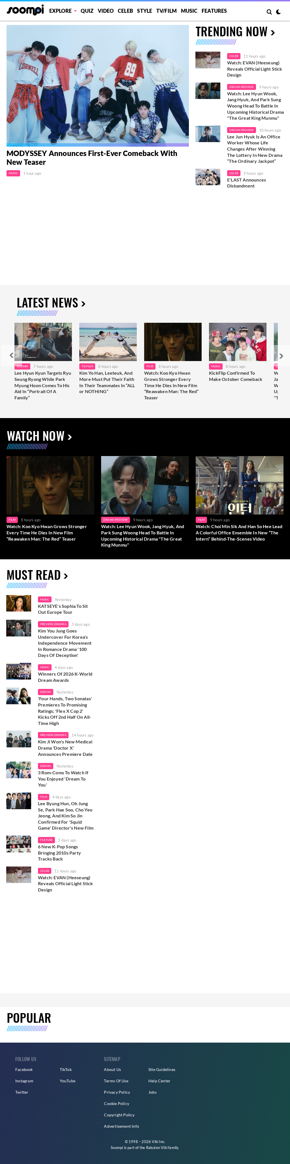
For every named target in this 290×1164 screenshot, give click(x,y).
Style (144, 11)
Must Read (34, 574)
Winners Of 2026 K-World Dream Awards (65, 677)
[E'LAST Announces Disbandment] (207, 177)
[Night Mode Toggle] (278, 12)
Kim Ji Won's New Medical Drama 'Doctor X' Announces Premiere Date (65, 747)
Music (189, 11)
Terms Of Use (116, 1080)
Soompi (22, 366)
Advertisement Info (121, 1126)
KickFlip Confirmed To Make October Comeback (235, 376)
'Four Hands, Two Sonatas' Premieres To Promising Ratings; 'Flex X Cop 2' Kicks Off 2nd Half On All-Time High (65, 711)
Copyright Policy (119, 1114)
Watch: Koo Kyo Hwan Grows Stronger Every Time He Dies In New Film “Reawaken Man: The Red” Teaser (171, 385)
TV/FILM (166, 11)
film (43, 796)
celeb (44, 870)
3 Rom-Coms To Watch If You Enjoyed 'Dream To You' (63, 778)
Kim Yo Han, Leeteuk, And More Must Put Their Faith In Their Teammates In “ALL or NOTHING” (107, 382)
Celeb (125, 11)
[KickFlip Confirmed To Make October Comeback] (237, 342)
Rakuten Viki (156, 1147)
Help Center (159, 1080)
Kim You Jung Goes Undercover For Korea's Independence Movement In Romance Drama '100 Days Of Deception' (64, 643)
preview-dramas (53, 624)
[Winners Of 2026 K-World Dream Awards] (18, 671)
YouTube (67, 1080)
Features (214, 11)
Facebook (24, 1069)
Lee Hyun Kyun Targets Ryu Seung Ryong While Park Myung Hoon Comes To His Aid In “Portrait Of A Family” (42, 385)
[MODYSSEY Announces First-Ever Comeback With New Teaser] (98, 86)
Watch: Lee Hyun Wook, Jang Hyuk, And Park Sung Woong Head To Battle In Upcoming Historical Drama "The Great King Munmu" (255, 106)
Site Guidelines (161, 1069)
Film (149, 366)
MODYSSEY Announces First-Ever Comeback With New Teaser (92, 157)
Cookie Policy (116, 1103)
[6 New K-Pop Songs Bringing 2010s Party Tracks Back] (18, 844)
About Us (112, 1069)
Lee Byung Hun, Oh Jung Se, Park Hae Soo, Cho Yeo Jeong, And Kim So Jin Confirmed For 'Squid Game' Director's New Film (65, 815)
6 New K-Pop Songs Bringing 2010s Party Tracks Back (59, 852)
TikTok (66, 1069)
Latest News (47, 302)
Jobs (152, 1092)
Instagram (24, 1080)
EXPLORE (60, 11)
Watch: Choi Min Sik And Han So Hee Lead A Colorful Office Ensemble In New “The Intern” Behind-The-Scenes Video (239, 532)
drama (45, 691)
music (44, 599)
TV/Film (87, 366)
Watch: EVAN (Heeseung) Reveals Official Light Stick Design (254, 68)
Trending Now (232, 31)
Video (106, 11)
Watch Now (36, 435)
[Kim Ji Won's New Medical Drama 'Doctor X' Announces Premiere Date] (18, 739)
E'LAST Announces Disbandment (246, 183)
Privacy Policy (117, 1092)
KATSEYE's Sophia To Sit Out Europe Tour (63, 609)
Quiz (87, 11)
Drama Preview (241, 86)
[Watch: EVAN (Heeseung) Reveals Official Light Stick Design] (207, 60)
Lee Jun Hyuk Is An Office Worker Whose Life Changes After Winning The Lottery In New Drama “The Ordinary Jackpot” (254, 149)
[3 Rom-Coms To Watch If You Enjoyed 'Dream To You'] (18, 770)
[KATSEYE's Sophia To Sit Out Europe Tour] (18, 603)
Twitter (21, 1092)
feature (46, 840)
